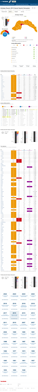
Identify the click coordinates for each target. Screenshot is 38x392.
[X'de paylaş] (33, 8)
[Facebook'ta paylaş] (35, 8)
